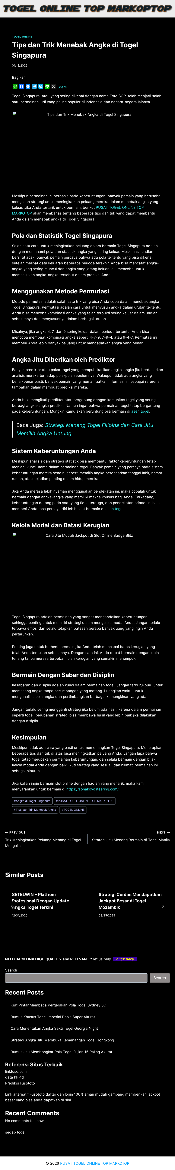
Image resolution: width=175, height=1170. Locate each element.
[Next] (163, 906)
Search (11, 970)
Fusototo (37, 1094)
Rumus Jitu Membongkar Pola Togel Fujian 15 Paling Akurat (61, 1052)
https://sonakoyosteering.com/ (92, 789)
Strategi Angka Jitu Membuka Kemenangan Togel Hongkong (62, 1040)
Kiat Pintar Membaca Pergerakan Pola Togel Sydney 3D (58, 1005)
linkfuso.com (16, 1071)
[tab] (79, 932)
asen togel (140, 411)
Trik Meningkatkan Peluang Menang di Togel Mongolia (43, 839)
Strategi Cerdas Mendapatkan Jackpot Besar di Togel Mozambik (130, 901)
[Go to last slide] (12, 906)
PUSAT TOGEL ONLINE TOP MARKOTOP (85, 801)
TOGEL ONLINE (22, 36)
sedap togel (15, 1132)
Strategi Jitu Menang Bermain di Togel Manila (131, 836)
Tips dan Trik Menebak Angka (35, 809)
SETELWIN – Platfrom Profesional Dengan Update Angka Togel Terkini (40, 901)
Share (62, 87)
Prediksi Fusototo (20, 1083)
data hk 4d (14, 1077)
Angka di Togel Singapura (32, 801)
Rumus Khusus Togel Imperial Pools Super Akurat (53, 1017)
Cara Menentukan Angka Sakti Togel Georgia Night (54, 1028)
